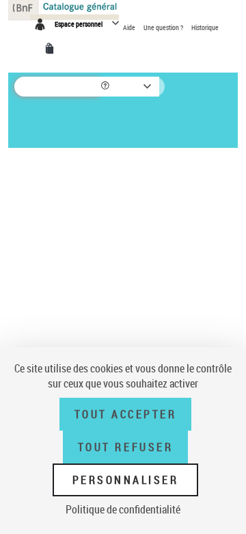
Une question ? (164, 27)
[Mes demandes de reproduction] (52, 48)
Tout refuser (125, 447)
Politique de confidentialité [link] (123, 509)
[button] (106, 87)
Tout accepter (125, 414)
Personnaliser (125, 479)
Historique (205, 27)
